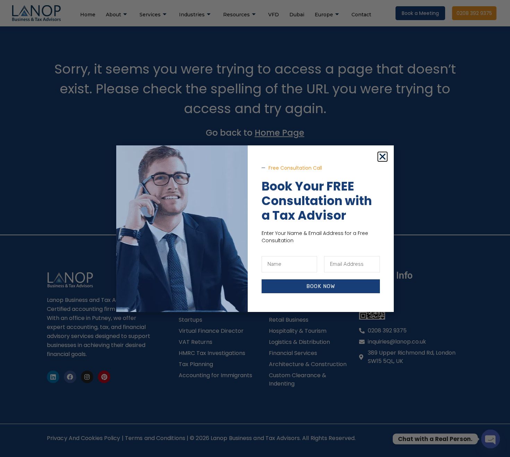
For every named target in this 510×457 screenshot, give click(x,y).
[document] (255, 228)
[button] (382, 156)
